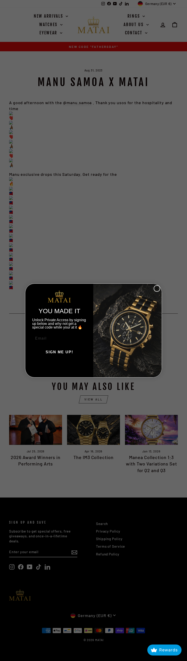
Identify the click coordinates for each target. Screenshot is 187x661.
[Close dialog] (157, 288)
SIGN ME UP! (59, 352)
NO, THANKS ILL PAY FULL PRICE (59, 366)
